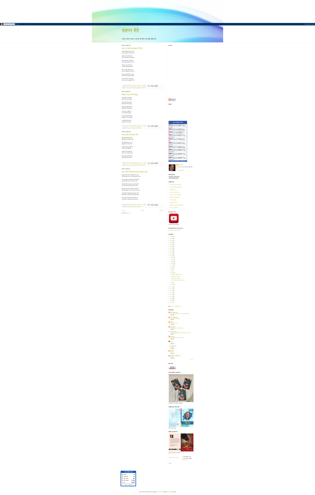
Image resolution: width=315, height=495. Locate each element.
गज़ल (131, 87)
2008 (171, 300)
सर (141, 87)
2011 (171, 294)
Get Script (173, 161)
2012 (171, 292)
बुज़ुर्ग (137, 127)
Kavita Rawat (173, 331)
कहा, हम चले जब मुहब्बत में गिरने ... (133, 48)
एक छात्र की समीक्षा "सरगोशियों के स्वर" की (177, 328)
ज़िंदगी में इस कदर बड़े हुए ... (131, 95)
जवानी (133, 87)
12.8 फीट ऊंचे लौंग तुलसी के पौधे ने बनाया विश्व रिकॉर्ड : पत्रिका (180, 332)
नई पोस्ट (123, 210)
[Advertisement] (49, 11)
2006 (171, 302)
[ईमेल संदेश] (148, 85)
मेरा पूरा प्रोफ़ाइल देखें (180, 170)
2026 (171, 236)
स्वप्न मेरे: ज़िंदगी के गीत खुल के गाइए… (175, 126)
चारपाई (133, 127)
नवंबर (172, 259)
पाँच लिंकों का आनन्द (174, 312)
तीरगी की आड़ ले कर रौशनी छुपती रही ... (177, 205)
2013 (171, 290)
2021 (171, 246)
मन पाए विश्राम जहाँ (174, 317)
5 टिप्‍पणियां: (144, 85)
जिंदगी (132, 165)
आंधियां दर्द (127, 127)
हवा (136, 206)
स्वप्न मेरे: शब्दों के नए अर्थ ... (174, 139)
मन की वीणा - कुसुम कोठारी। (175, 355)
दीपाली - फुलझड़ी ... (173, 199)
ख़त (128, 87)
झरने (135, 87)
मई (171, 270)
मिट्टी (133, 206)
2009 (171, 298)
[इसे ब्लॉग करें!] (152, 86)
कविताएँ (171, 322)
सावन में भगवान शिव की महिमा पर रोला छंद (176, 337)
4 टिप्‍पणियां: (144, 204)
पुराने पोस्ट (161, 210)
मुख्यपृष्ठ (142, 210)
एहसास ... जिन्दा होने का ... (174, 207)
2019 (171, 250)
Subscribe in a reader (173, 457)
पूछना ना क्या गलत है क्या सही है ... (176, 194)
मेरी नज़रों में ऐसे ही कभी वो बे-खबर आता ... (135, 172)
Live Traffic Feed (178, 122)
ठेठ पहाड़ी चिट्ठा (173, 346)
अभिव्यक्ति (172, 350)
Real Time (177, 161)
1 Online (125, 484)
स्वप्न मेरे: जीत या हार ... (173, 147)
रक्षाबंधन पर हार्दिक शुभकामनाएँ (175, 318)
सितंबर (172, 263)
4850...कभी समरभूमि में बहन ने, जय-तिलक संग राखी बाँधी (179, 313)
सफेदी (140, 87)
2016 (171, 255)
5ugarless (160, 491)
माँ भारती (171, 356)
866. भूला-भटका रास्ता (174, 323)
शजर (135, 206)
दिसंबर (172, 257)
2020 (171, 248)
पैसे (136, 165)
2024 (171, 240)
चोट (135, 127)
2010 (171, 296)
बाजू (137, 165)
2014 (171, 288)
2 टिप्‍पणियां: (144, 125)
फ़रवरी (172, 284)
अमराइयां (127, 165)
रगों (139, 165)
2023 (171, 242)
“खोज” (171, 342)
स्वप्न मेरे (130, 30)
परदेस (131, 206)
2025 (171, 238)
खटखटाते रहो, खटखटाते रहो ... (175, 197)
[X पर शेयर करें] (154, 86)
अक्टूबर (172, 261)
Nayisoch (172, 336)
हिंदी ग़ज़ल (139, 127)
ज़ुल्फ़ (134, 165)
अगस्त (172, 265)
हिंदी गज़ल (144, 87)
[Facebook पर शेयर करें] (156, 86)
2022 (171, 244)
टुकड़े (137, 87)
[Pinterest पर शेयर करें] (157, 86)
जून (172, 269)
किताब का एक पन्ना (173, 189)
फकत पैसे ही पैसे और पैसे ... (131, 135)
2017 (171, 253)
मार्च (172, 282)
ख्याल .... (171, 352)
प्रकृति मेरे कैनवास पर (174, 202)
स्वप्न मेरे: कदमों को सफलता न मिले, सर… (176, 150)
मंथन (171, 341)
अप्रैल (172, 272)
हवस (141, 165)
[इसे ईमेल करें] (151, 86)
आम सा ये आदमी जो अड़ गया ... (175, 192)
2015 (171, 287)
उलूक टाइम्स (172, 326)
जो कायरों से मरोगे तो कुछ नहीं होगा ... (176, 187)
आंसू (126, 206)
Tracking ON (182, 161)
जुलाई (172, 267)
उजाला (127, 87)
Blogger (169, 491)
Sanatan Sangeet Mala (175, 230)
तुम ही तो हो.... (172, 347)
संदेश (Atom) (128, 213)
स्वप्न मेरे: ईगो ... (172, 132)
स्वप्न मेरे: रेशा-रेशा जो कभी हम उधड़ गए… (176, 135)
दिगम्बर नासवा (180, 164)
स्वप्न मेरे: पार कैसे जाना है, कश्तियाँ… (175, 143)
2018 (171, 252)
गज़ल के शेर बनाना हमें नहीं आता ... (176, 184)
